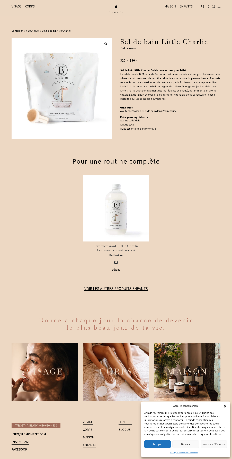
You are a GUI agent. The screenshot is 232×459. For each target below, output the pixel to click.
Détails (116, 269)
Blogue (125, 429)
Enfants (186, 6)
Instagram (20, 442)
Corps (30, 6)
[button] (225, 406)
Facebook (19, 449)
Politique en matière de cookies (184, 452)
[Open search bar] (215, 6)
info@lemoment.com (29, 434)
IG (208, 6)
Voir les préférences (214, 444)
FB (202, 6)
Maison (170, 6)
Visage (17, 6)
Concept (125, 422)
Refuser (185, 444)
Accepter (158, 444)
